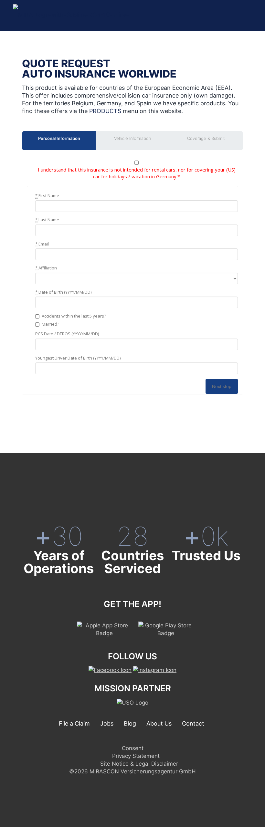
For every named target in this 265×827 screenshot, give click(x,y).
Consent (132, 748)
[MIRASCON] (101, 15)
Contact (193, 723)
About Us (159, 723)
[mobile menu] (245, 15)
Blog (130, 723)
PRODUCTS (105, 111)
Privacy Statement (136, 756)
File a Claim (74, 723)
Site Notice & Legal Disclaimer (139, 763)
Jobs (106, 723)
